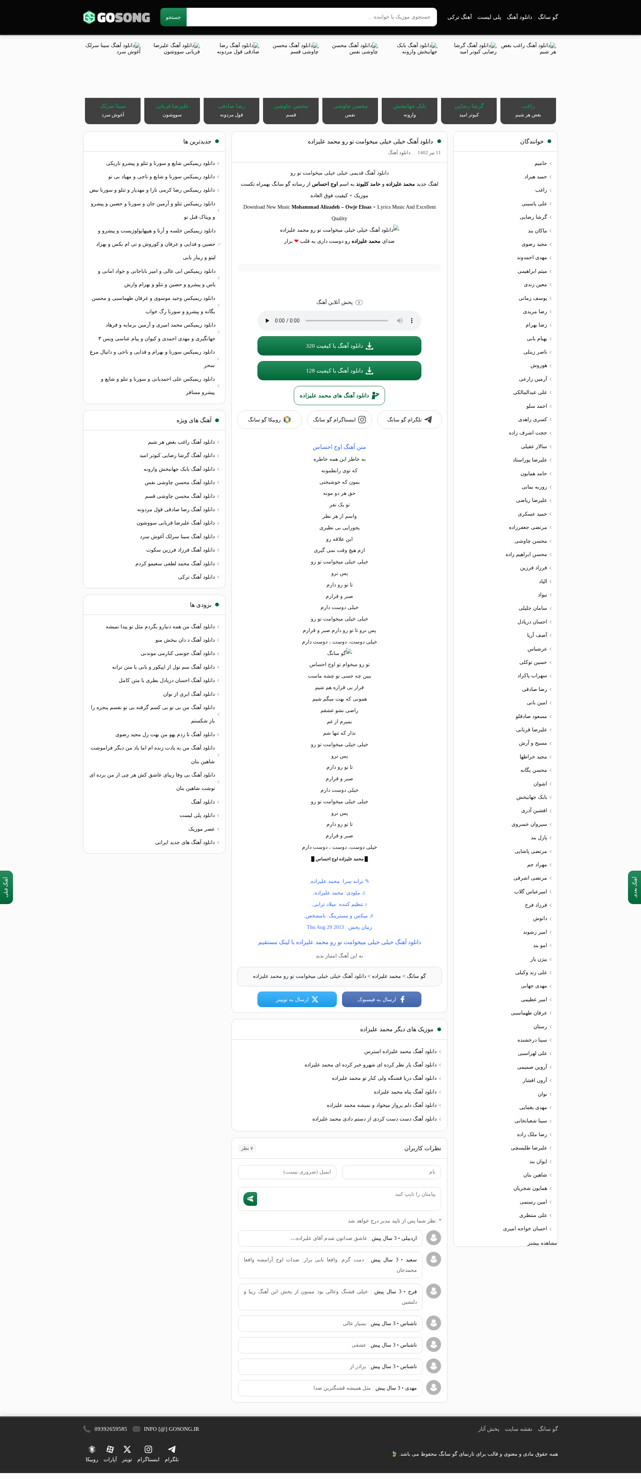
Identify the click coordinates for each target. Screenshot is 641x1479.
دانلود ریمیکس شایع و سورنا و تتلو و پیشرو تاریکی (160, 163)
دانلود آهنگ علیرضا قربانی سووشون (176, 523)
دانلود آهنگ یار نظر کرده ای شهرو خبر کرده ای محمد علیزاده (371, 1065)
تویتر (127, 1459)
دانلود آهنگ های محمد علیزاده (334, 395)
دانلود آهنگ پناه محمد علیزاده (405, 1092)
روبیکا (92, 1459)
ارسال (250, 1199)
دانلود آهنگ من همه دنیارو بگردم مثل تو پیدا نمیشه (160, 626)
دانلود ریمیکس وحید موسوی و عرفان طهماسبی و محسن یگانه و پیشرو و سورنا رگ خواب (153, 304)
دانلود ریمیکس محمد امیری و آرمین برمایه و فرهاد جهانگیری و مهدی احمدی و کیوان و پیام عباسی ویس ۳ (157, 331)
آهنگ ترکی (459, 17)
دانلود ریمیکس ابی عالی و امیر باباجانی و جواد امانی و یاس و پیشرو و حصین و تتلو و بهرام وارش (157, 277)
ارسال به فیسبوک (377, 999)
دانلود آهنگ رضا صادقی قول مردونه (176, 509)
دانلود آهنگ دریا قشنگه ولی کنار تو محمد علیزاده (384, 1078)
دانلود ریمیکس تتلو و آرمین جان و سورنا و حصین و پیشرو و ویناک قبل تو (153, 210)
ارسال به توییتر (292, 999)
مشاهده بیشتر (542, 1243)
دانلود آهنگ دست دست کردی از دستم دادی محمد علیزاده (374, 1119)
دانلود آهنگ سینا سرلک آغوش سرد (177, 536)
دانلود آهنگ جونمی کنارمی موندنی (178, 653)
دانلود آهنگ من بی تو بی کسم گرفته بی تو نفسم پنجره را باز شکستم (153, 714)
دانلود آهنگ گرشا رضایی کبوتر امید (177, 455)
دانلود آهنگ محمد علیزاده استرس (400, 1051)
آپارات (110, 1459)
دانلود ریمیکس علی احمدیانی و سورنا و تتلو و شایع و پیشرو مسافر (158, 385)
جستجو (173, 17)
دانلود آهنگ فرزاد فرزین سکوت (180, 550)
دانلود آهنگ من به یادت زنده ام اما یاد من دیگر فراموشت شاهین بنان (153, 754)
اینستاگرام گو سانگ (334, 420)
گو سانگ (116, 17)
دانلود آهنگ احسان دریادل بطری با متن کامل (167, 680)
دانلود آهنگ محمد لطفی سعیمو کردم (175, 563)
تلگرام (172, 1459)
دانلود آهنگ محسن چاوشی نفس (180, 482)
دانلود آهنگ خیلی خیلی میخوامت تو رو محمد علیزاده (370, 141)
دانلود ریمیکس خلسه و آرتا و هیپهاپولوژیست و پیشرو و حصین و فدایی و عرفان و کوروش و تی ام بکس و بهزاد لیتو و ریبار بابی (156, 244)
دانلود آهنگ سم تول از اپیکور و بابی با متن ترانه (163, 667)
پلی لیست (489, 17)
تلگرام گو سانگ (404, 420)
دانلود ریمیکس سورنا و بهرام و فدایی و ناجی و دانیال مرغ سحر (152, 358)
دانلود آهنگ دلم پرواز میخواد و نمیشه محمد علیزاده (382, 1105)
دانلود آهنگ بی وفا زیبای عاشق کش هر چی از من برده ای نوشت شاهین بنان (152, 781)
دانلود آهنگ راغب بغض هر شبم (181, 442)
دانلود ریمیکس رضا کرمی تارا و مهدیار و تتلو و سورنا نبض (152, 190)
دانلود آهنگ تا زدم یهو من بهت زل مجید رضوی (165, 734)
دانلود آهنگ (519, 17)
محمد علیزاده (386, 976)
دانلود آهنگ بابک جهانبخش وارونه (179, 469)
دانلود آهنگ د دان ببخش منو (185, 640)
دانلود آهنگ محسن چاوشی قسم (180, 496)
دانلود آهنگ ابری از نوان (189, 694)
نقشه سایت (518, 1429)
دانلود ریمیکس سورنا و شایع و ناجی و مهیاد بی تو (161, 176)
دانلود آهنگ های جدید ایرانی (185, 842)
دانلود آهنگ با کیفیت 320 (334, 346)
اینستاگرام (148, 1459)
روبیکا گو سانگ (264, 420)
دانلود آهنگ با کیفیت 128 (334, 371)
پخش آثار (488, 1429)
